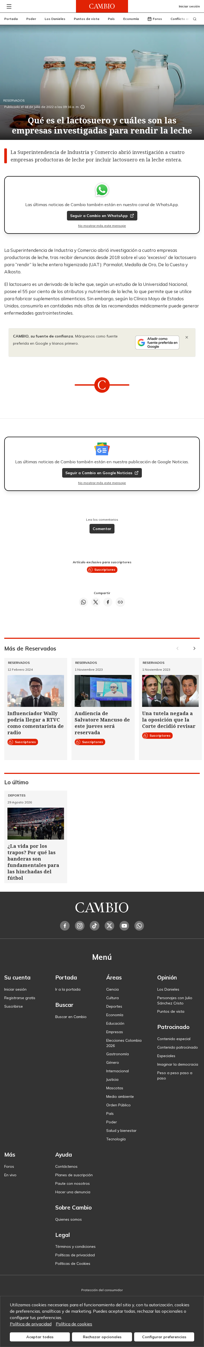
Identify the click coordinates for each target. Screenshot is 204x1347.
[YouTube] (124, 925)
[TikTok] (94, 925)
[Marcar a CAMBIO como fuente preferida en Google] (157, 342)
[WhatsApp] (139, 925)
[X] (109, 925)
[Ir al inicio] (102, 6)
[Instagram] (79, 925)
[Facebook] (64, 925)
